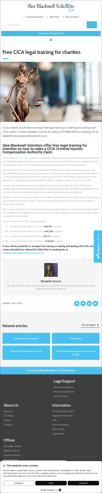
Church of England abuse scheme (26, 351)
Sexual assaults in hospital (26, 338)
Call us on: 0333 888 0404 (51, 33)
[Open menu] (51, 40)
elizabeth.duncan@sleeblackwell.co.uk (22, 253)
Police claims (76, 338)
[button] (77, 303)
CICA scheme (24, 158)
